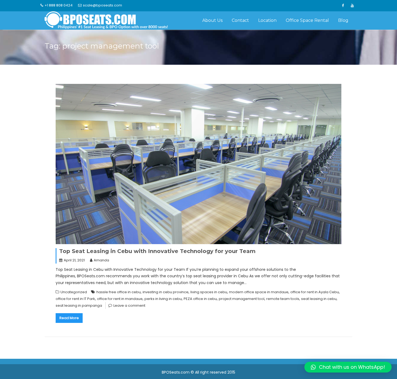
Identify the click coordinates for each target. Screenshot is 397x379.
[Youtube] (352, 5)
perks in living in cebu (163, 298)
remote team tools (282, 298)
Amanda (101, 260)
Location (267, 20)
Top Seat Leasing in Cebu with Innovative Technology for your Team (157, 251)
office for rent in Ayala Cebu (314, 292)
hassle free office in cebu (118, 292)
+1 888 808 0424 (59, 5)
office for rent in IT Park (75, 298)
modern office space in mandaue (258, 292)
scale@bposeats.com (102, 5)
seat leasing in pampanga (79, 305)
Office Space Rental (307, 20)
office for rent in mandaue (120, 298)
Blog (343, 20)
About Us (212, 20)
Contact (240, 20)
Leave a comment (129, 305)
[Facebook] (342, 5)
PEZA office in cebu (200, 298)
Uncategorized (73, 292)
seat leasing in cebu (319, 298)
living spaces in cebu (208, 292)
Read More (69, 317)
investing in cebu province (166, 292)
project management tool (241, 298)
